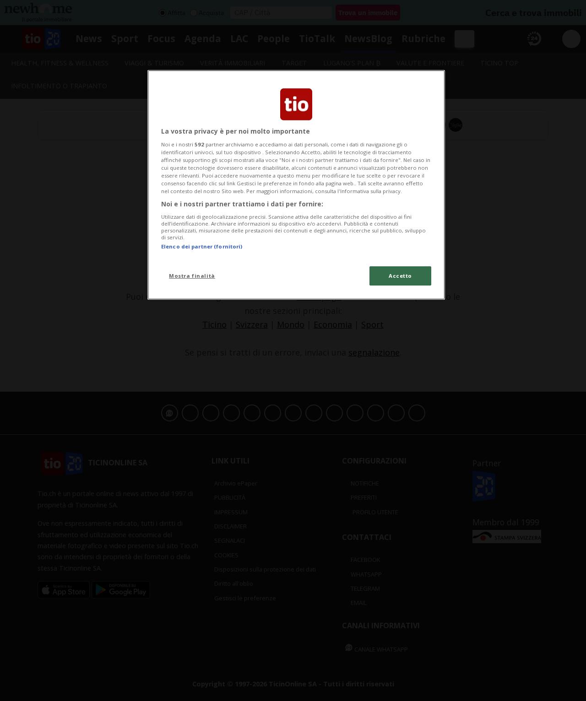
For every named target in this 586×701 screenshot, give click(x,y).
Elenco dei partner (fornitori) (201, 246)
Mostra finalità (192, 275)
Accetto (400, 275)
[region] (296, 185)
